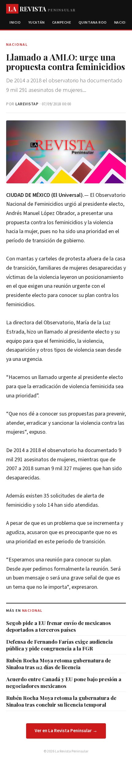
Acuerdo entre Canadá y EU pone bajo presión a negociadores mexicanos (63, 682)
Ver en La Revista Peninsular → (66, 731)
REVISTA (42, 9)
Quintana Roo (93, 22)
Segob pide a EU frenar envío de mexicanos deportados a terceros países (58, 626)
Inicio (15, 22)
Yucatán (36, 22)
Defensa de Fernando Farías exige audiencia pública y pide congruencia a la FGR (59, 645)
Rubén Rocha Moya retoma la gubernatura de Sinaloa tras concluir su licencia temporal (61, 701)
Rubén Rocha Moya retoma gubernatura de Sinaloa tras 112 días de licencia (58, 663)
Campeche (61, 22)
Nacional (32, 610)
